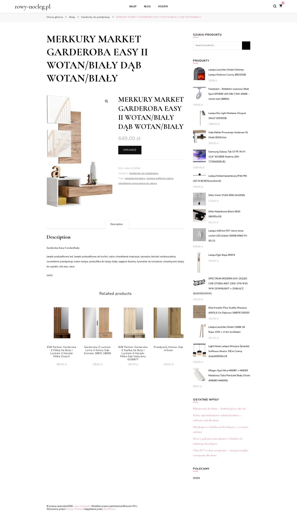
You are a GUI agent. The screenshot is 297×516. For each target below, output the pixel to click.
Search (246, 45)
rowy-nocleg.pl (33, 6)
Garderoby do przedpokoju (143, 173)
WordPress (109, 509)
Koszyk (163, 6)
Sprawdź (129, 150)
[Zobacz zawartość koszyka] (280, 6)
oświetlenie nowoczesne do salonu (137, 183)
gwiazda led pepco (135, 178)
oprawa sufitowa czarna (160, 178)
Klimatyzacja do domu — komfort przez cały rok (219, 408)
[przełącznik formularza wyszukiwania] (274, 6)
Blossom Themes (74, 509)
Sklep (132, 6)
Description (117, 224)
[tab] (116, 224)
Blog (147, 6)
